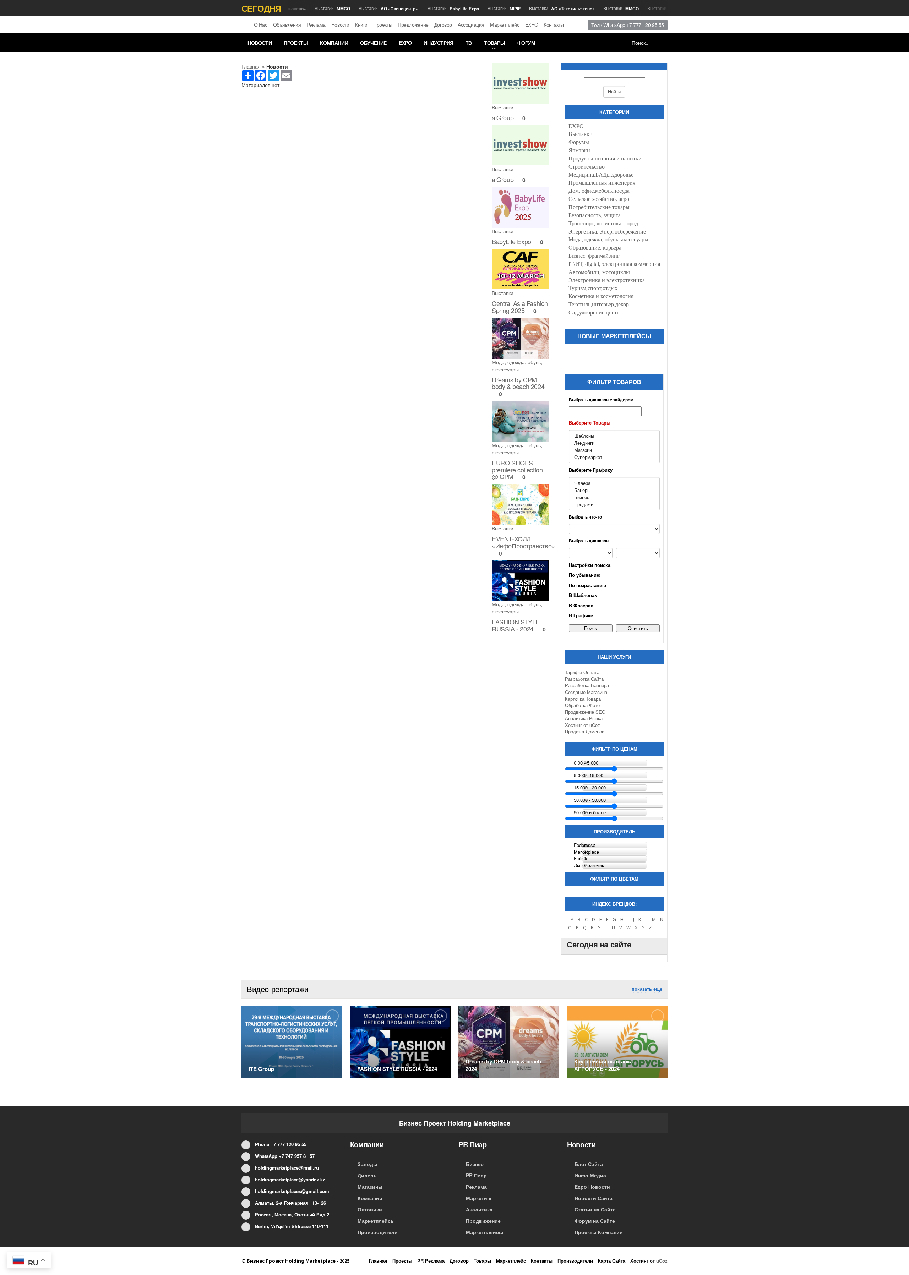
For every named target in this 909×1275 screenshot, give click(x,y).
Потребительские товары (599, 207)
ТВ (469, 42)
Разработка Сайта (584, 678)
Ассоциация (471, 24)
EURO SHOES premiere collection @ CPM (517, 469)
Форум (526, 42)
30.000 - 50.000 (590, 800)
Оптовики (370, 1209)
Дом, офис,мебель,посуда (599, 191)
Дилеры (368, 1175)
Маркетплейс (504, 24)
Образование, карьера (594, 248)
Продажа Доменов (584, 731)
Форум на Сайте (595, 1220)
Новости (340, 24)
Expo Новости (592, 1186)
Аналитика (479, 1209)
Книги (361, 24)
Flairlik (580, 858)
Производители (378, 1232)
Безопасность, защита (594, 215)
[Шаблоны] (614, 435)
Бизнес (475, 1163)
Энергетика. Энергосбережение (607, 232)
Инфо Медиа (590, 1175)
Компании (334, 42)
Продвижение (483, 1220)
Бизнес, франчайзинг (594, 256)
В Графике (581, 615)
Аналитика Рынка (584, 718)
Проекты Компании (599, 1232)
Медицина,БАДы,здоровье (600, 175)
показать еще (647, 989)
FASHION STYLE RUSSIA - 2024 (516, 625)
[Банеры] (614, 490)
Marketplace (586, 852)
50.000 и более (590, 812)
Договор (443, 24)
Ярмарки (579, 150)
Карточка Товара (583, 698)
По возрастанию (587, 585)
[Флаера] (614, 483)
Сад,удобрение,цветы (594, 313)
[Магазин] (614, 450)
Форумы (578, 142)
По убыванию (584, 575)
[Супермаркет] (614, 457)
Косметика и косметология (600, 296)
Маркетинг (479, 1198)
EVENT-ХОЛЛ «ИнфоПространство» (523, 542)
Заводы (367, 1163)
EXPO (531, 24)
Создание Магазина (586, 692)
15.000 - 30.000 (590, 787)
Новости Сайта (594, 1198)
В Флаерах (581, 605)
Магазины (370, 1186)
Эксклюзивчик (589, 865)
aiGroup (502, 117)
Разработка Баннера (587, 685)
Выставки (319, 8)
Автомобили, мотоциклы (599, 272)
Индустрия (438, 42)
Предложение (413, 24)
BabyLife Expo (511, 241)
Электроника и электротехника (606, 280)
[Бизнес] (614, 497)
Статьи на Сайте (595, 1209)
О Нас (260, 24)
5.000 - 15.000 (588, 775)
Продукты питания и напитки (605, 158)
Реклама (316, 24)
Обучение (373, 42)
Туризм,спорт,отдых (592, 288)
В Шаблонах (583, 595)
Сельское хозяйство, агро (598, 199)
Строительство (586, 167)
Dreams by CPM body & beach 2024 (518, 383)
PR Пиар (476, 1175)
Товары (494, 42)
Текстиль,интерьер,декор (598, 304)
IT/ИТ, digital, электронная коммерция (614, 264)
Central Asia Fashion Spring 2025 (520, 307)
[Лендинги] (614, 443)
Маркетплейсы (376, 1220)
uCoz (594, 725)
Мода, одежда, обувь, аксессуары (517, 366)
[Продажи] (614, 504)
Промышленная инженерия (601, 183)
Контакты (554, 24)
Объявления (287, 24)
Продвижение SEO (585, 711)
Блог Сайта (589, 1163)
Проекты (382, 24)
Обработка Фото (582, 705)
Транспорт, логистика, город (603, 223)
